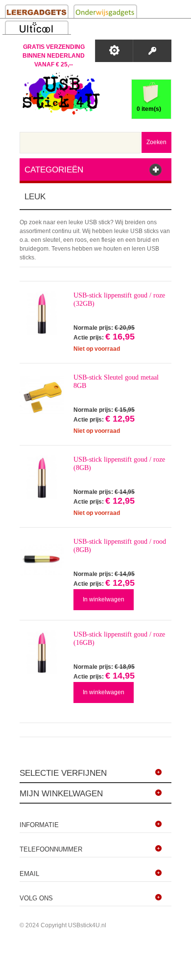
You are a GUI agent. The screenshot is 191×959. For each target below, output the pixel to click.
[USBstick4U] (60, 93)
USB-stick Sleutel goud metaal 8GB (116, 381)
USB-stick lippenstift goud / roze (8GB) (119, 463)
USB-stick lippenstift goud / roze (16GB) (119, 638)
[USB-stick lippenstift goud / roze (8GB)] (42, 477)
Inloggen (152, 51)
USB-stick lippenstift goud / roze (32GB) (119, 299)
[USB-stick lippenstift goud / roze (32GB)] (42, 313)
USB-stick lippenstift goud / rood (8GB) (119, 546)
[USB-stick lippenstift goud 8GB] (42, 559)
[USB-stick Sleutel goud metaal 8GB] (42, 395)
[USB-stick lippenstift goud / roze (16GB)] (42, 652)
